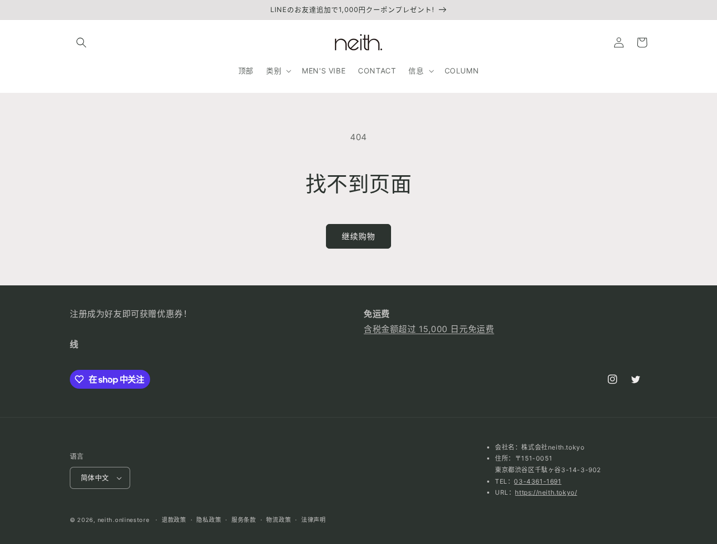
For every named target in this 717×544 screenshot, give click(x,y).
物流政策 (278, 520)
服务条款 (243, 520)
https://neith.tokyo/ (546, 492)
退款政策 (174, 520)
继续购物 (358, 236)
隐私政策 (208, 520)
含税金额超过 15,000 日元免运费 (429, 329)
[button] (81, 42)
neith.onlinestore (124, 520)
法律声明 (313, 520)
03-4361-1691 (537, 481)
